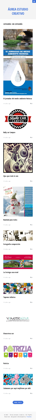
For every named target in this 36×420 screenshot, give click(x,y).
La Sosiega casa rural (10, 272)
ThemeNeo (29, 416)
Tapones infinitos (9, 297)
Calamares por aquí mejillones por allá (16, 388)
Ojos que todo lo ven (10, 176)
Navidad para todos (10, 220)
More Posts (18, 402)
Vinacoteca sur (8, 333)
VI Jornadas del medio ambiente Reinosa (17, 98)
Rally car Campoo (9, 132)
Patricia (6, 363)
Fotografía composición (11, 244)
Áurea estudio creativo (18, 11)
